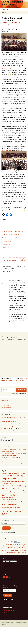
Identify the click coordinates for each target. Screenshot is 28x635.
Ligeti (11, 491)
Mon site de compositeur (7, 403)
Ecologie (15, 481)
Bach (10, 473)
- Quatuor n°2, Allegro (9, 550)
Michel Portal (4, 430)
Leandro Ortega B (5, 449)
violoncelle (18, 511)
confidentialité (11, 566)
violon (11, 511)
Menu (2, 12)
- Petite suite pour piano (6, 544)
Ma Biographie (4, 400)
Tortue (4, 511)
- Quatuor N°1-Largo (8, 546)
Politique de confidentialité (7, 622)
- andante (20, 546)
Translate (13, 563)
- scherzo (16, 546)
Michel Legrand (11, 493)
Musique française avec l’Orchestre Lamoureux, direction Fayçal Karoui (6, 233)
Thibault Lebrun (19, 509)
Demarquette (18, 478)
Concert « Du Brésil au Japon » (8, 426)
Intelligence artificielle (7, 486)
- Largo (18, 552)
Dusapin (3, 481)
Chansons (5, 476)
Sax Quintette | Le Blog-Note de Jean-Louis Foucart (12, 460)
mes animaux (19, 491)
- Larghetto (21, 550)
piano (16, 505)
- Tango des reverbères (17, 544)
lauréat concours (5, 491)
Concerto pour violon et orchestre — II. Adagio (11, 417)
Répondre (13, 328)
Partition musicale (15, 502)
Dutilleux (9, 481)
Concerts (15, 22)
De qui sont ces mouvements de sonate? (17, 463)
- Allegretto (23, 552)
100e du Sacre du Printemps (8, 68)
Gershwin (21, 481)
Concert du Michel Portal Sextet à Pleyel (10, 455)
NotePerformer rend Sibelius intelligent (13, 258)
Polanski (22, 505)
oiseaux (19, 499)
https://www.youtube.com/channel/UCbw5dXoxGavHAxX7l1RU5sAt (10, 610)
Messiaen (4, 493)
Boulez (24, 473)
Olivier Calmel (4, 502)
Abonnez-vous (21, 389)
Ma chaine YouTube (5, 405)
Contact (3, 461)
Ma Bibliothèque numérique (7, 421)
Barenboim (15, 473)
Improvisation (12, 483)
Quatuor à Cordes (5, 507)
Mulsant (18, 493)
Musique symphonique (8, 500)
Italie (16, 486)
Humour (4, 483)
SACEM (8, 509)
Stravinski (13, 509)
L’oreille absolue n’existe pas (13, 457)
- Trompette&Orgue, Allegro (11, 552)
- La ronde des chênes (11, 549)
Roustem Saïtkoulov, (6, 150)
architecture (4, 473)
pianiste (10, 24)
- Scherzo (16, 550)
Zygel (4, 514)
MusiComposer (8, 495)
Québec (19, 507)
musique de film (7, 498)
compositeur (16, 475)
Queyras (13, 507)
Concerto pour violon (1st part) (8, 423)
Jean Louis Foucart (10, 488)
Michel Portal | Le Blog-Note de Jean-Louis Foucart (12, 453)
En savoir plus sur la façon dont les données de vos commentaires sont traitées (14, 380)
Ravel (3, 509)
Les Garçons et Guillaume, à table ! (15, 260)
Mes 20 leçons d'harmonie (7, 407)
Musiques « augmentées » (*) (7, 428)
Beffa (20, 473)
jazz (22, 485)
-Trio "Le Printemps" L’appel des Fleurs (13, 547)
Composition (8, 478)
